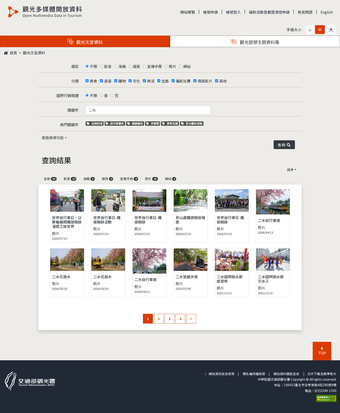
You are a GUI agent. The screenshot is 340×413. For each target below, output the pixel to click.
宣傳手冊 (154, 66)
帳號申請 (210, 12)
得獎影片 (205, 81)
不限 (93, 66)
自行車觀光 (117, 123)
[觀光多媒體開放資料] (45, 12)
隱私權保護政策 (254, 373)
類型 (75, 66)
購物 (122, 81)
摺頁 (136, 66)
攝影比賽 (183, 81)
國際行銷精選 (67, 95)
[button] (309, 29)
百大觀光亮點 (193, 123)
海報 (122, 66)
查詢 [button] (282, 144)
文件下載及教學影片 (322, 373)
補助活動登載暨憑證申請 (269, 12)
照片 (172, 66)
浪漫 (107, 81)
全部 (49, 178)
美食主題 (173, 123)
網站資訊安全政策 (222, 373)
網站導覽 (187, 12)
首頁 (13, 52)
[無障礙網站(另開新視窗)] (326, 397)
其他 (223, 81)
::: (205, 373)
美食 (93, 81)
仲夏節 (155, 123)
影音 (107, 66)
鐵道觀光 (138, 123)
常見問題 (305, 12)
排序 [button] (290, 169)
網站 (187, 66)
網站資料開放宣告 (286, 373)
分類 (75, 81)
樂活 (151, 81)
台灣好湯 (97, 123)
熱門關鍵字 (69, 124)
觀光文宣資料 (34, 52)
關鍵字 (73, 110)
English (327, 12)
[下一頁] (191, 319)
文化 (136, 81)
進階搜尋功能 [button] (53, 137)
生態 (165, 81)
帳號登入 (233, 12)
